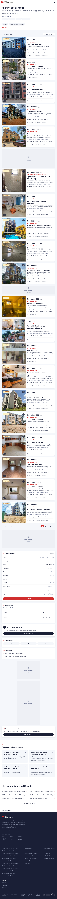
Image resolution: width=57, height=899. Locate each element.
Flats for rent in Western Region (9, 865)
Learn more (6, 830)
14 (43, 612)
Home (3, 810)
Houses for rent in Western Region (10, 863)
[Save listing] (23, 39)
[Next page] (54, 526)
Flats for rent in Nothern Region (9, 873)
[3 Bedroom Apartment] (28, 489)
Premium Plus (47, 853)
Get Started (27, 734)
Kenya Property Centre (12, 838)
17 (50, 526)
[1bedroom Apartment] (28, 114)
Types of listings (47, 850)
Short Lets (11, 18)
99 (43, 620)
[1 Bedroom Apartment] (28, 47)
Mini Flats (5, 24)
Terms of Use (30, 895)
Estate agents (28, 848)
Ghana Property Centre (20, 838)
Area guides (27, 863)
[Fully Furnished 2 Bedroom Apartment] (28, 205)
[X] (47, 895)
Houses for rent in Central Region (10, 848)
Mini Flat (5, 612)
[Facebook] (44, 895)
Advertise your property (49, 848)
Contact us (4, 887)
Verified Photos (47, 855)
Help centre (4, 885)
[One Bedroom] (28, 353)
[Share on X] (28, 643)
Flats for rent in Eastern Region (9, 858)
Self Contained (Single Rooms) (17, 24)
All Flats (5, 620)
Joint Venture (26, 18)
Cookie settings (38, 895)
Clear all (52, 553)
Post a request (29, 633)
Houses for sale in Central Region (10, 853)
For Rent (5, 18)
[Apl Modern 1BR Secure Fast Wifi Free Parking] (28, 180)
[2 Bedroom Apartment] (28, 69)
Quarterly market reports (31, 858)
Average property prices (31, 855)
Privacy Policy (23, 895)
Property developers (30, 850)
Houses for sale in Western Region (10, 868)
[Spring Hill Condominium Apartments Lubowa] (28, 330)
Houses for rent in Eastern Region (10, 855)
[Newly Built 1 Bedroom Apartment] (28, 228)
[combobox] (32, 557)
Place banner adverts (49, 858)
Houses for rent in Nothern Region (10, 870)
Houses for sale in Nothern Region (10, 875)
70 (49, 620)
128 (46, 620)
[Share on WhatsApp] (45, 643)
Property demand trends (31, 853)
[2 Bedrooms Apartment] (28, 92)
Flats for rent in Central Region (9, 850)
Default (48, 34)
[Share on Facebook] (11, 643)
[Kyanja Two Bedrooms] (28, 306)
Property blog (28, 860)
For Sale (19, 18)
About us (4, 882)
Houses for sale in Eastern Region (10, 860)
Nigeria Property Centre (4, 838)
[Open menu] (54, 2)
